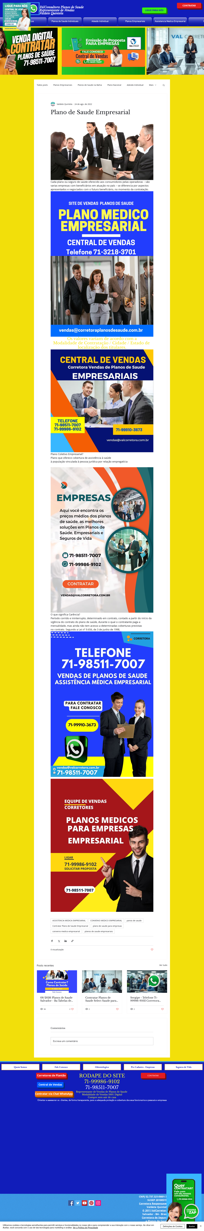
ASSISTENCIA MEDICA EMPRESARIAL (69, 920)
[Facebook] (71, 1203)
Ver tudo (163, 965)
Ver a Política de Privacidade (85, 1227)
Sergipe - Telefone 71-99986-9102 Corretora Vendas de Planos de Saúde (144, 999)
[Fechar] (200, 1226)
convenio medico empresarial (66, 931)
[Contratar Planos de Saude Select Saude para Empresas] (102, 981)
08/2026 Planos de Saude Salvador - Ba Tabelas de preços (56, 999)
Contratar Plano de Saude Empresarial (70, 926)
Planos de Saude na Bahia (90, 85)
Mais (151, 85)
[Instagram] (98, 1203)
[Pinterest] (91, 1203)
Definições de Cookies (172, 1226)
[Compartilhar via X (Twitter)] (58, 941)
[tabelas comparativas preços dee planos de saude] (57, 981)
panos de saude (134, 920)
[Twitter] (77, 1203)
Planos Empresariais (62, 85)
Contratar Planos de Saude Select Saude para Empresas (100, 999)
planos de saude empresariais (99, 931)
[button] (163, 85)
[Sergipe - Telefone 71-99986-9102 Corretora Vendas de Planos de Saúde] (147, 981)
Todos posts (42, 85)
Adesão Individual (135, 85)
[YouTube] (84, 1203)
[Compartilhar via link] (72, 941)
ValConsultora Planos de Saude (62, 7)
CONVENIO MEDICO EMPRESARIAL (106, 920)
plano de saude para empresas (107, 926)
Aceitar (192, 1226)
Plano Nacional (114, 85)
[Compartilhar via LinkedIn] (65, 941)
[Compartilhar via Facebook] (52, 941)
